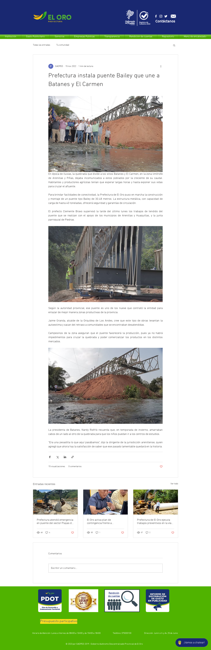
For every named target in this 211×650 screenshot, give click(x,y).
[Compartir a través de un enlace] (72, 457)
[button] (165, 21)
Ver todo (174, 483)
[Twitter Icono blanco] (166, 16)
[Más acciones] (161, 66)
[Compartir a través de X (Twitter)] (57, 457)
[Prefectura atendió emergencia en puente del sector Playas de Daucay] (55, 502)
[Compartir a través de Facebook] (49, 457)
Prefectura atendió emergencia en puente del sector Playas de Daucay (55, 521)
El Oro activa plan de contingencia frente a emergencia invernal (99, 521)
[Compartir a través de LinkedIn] (64, 457)
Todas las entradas (41, 45)
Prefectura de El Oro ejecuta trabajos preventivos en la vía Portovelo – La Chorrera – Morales (154, 521)
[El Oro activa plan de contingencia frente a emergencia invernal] (105, 502)
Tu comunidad (62, 45)
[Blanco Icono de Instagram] (161, 16)
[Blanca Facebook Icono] (156, 16)
